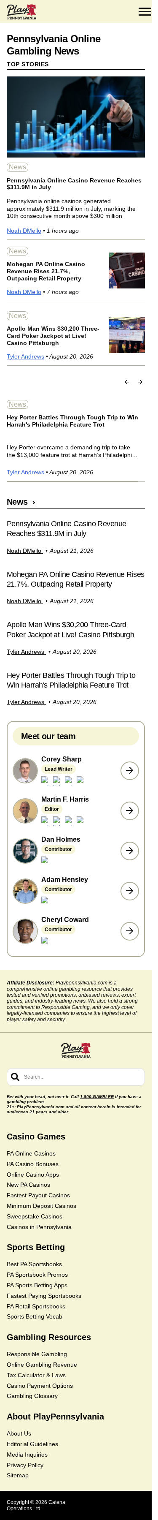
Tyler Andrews (25, 356)
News (17, 167)
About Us (19, 1433)
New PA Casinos (28, 1184)
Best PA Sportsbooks (34, 1264)
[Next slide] (140, 382)
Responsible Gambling (37, 1354)
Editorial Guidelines (32, 1444)
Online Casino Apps (33, 1174)
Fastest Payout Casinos (38, 1195)
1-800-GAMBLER (97, 1096)
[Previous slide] (126, 382)
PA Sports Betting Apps (37, 1285)
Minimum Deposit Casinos (41, 1205)
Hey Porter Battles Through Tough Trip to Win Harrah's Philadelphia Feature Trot (72, 421)
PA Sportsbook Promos (37, 1274)
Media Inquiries (27, 1454)
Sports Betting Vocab (34, 1316)
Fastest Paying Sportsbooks (44, 1295)
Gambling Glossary (32, 1395)
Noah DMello (24, 230)
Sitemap (18, 1475)
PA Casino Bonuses (33, 1164)
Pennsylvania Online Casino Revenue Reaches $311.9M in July (74, 184)
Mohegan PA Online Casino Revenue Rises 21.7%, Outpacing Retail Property (46, 271)
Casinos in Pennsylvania (39, 1227)
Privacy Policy (25, 1465)
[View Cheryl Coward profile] (130, 931)
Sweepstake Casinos (34, 1216)
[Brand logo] (21, 11)
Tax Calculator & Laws (36, 1375)
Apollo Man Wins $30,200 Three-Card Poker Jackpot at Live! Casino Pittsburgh (53, 335)
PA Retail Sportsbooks (36, 1306)
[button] (145, 11)
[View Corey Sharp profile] (130, 770)
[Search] (15, 1077)
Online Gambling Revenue (42, 1364)
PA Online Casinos (31, 1153)
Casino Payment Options (40, 1385)
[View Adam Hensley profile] (130, 891)
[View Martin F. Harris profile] (130, 811)
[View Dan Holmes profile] (130, 851)
